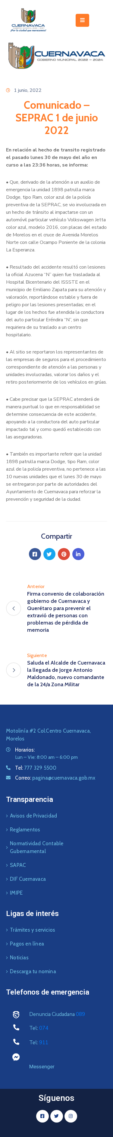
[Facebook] (35, 554)
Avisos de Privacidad (33, 816)
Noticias (19, 958)
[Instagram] (70, 1116)
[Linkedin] (78, 554)
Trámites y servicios (32, 930)
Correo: (55, 778)
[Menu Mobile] (82, 20)
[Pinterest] (64, 554)
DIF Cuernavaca (28, 879)
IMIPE (16, 893)
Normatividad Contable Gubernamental (36, 847)
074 (43, 1028)
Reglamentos (25, 830)
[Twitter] (49, 554)
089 (80, 1014)
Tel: (35, 768)
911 (43, 1042)
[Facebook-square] (42, 1116)
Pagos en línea (27, 944)
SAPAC (18, 865)
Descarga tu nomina (33, 971)
